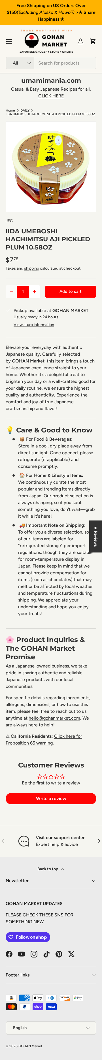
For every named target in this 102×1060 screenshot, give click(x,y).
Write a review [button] (51, 798)
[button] (93, 41)
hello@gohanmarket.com (54, 718)
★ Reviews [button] (95, 536)
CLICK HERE (51, 96)
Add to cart (71, 291)
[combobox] (51, 63)
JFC (9, 220)
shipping (31, 268)
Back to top (48, 869)
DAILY (24, 110)
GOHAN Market (30, 1046)
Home (10, 110)
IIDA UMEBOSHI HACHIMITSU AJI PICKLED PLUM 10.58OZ (50, 114)
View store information (34, 324)
